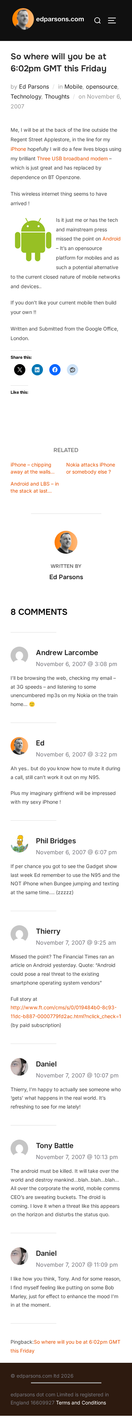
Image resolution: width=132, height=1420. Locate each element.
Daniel (46, 1064)
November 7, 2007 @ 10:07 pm (77, 1075)
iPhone (19, 149)
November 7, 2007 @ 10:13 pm (77, 1156)
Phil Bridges (56, 841)
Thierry (48, 931)
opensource (101, 86)
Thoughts (57, 96)
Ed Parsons (34, 86)
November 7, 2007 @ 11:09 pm (77, 1264)
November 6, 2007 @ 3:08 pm (76, 663)
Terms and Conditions (81, 1403)
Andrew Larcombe (67, 652)
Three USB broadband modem (72, 158)
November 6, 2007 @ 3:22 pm (76, 754)
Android (111, 239)
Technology (26, 96)
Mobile (73, 86)
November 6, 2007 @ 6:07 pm (76, 852)
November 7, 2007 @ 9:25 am (76, 942)
